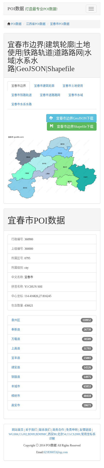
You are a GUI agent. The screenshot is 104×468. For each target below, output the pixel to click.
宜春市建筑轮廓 (44, 86)
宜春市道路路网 (50, 95)
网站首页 (17, 430)
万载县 (15, 339)
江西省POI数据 (35, 24)
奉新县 (15, 329)
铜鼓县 (15, 377)
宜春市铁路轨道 (21, 95)
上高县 (15, 348)
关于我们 (31, 430)
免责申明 (72, 430)
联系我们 (45, 430)
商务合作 (58, 430)
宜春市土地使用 (73, 86)
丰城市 (15, 386)
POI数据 (16, 24)
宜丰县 (15, 358)
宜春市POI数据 (59, 24)
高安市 (15, 405)
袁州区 (15, 320)
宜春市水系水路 (21, 104)
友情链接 (85, 430)
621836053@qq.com (56, 452)
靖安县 (15, 367)
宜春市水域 (75, 95)
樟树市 (15, 396)
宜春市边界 (18, 86)
